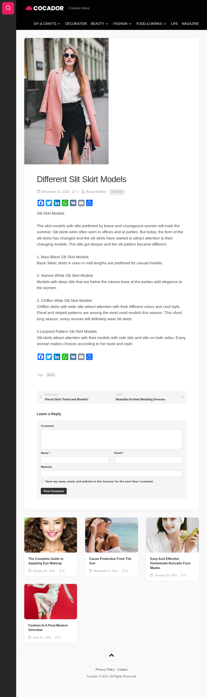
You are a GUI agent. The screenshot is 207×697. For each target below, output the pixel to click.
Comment (47, 425)
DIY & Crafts (45, 23)
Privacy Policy (105, 669)
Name (45, 453)
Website (46, 466)
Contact (122, 669)
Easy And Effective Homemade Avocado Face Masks (170, 563)
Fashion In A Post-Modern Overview (48, 628)
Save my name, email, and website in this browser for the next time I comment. (100, 481)
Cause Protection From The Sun (110, 561)
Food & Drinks (149, 23)
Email (119, 453)
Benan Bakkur (96, 191)
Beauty (97, 23)
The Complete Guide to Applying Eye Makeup (45, 561)
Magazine (190, 23)
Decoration (76, 23)
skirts (50, 374)
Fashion (120, 23)
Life (174, 23)
